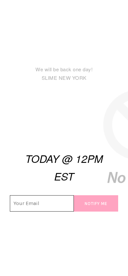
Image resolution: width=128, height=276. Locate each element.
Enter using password (97, 24)
